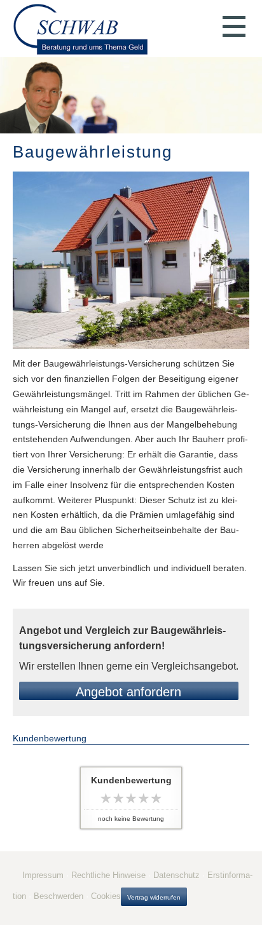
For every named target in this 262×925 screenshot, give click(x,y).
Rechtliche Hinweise (108, 875)
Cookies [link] (106, 896)
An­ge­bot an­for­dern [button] (128, 692)
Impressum (43, 875)
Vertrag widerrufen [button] (154, 897)
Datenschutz (176, 875)
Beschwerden (58, 896)
